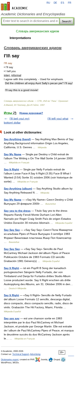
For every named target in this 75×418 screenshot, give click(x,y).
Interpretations (20, 38)
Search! (66, 21)
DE (55, 3)
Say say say (11, 318)
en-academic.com (15, 6)
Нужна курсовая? (31, 113)
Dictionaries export (9, 359)
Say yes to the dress (17, 210)
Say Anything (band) (17, 139)
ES (62, 3)
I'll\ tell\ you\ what (58, 118)
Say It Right (11, 169)
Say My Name (12, 154)
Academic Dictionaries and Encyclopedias (33, 14)
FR (69, 3)
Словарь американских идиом (37, 31)
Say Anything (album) (18, 188)
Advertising (35, 354)
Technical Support (20, 354)
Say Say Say (12, 229)
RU (48, 3)
